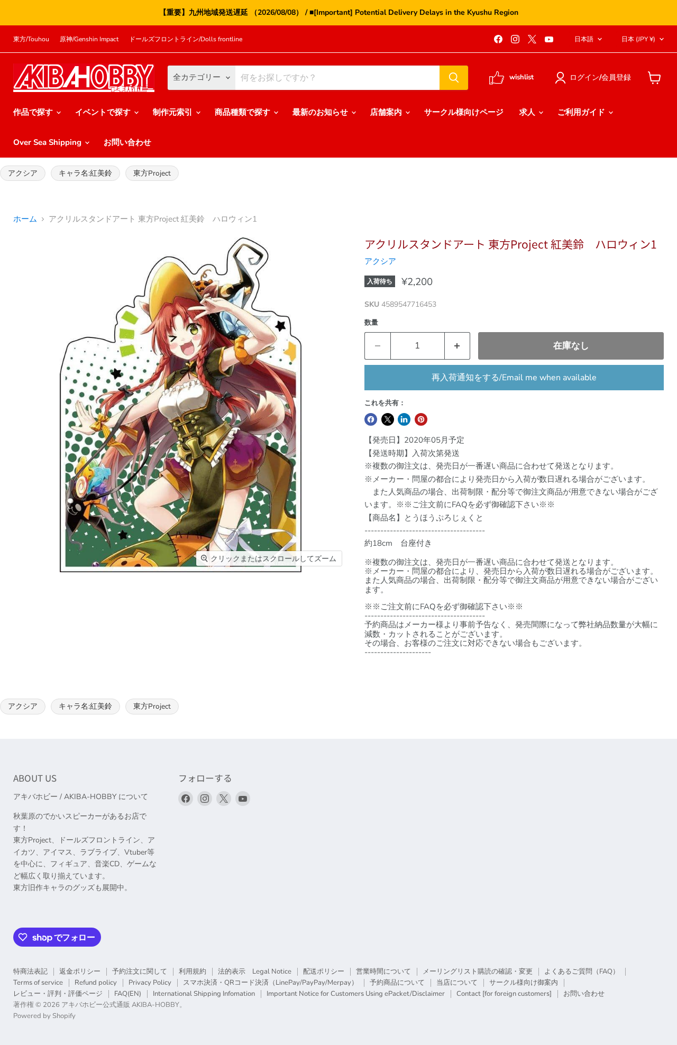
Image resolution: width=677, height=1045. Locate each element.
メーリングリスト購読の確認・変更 (478, 971)
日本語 (583, 39)
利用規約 (192, 971)
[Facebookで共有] (370, 419)
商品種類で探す (243, 112)
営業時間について (383, 971)
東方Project (152, 173)
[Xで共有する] (387, 419)
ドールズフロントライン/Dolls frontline (185, 39)
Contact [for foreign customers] (504, 993)
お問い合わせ (127, 142)
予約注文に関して (139, 971)
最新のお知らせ (321, 112)
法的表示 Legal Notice (254, 971)
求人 (528, 112)
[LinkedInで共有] (404, 419)
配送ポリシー (323, 971)
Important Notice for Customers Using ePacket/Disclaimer (356, 993)
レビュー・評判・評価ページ (58, 993)
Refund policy (96, 982)
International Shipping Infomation (204, 993)
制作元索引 (174, 112)
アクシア (23, 173)
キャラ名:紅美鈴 (85, 173)
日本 (638, 39)
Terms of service (38, 982)
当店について (457, 982)
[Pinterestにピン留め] (421, 419)
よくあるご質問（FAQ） (581, 971)
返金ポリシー (79, 971)
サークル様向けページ (464, 112)
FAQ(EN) (127, 993)
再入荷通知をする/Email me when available (514, 377)
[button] (595, 77)
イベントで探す (104, 112)
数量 (371, 323)
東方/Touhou (31, 39)
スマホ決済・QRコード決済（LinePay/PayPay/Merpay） (270, 982)
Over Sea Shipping (48, 142)
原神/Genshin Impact (89, 39)
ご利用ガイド (582, 112)
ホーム (25, 219)
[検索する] (454, 78)
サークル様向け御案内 (523, 982)
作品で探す (34, 112)
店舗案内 (387, 112)
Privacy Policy (150, 982)
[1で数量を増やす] (458, 345)
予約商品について (397, 982)
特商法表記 (30, 971)
